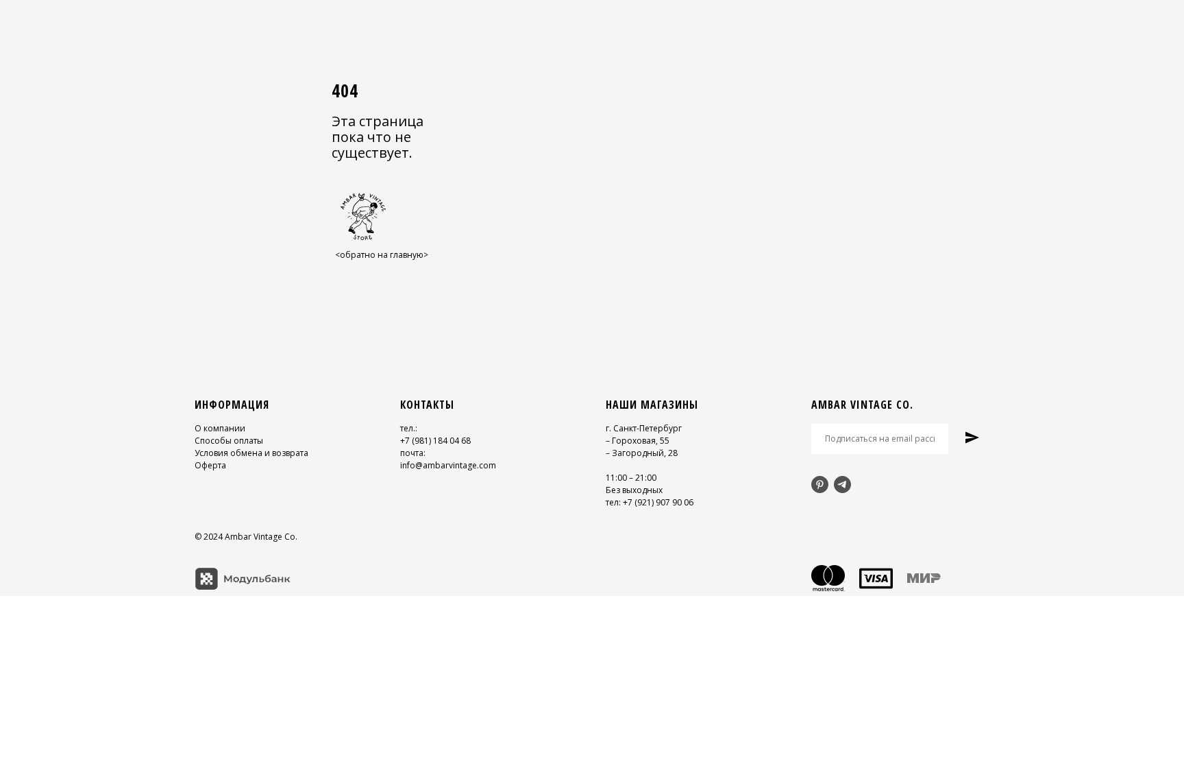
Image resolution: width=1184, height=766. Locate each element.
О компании (220, 428)
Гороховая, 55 (640, 440)
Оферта (210, 465)
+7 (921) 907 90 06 (658, 502)
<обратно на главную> (381, 255)
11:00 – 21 (625, 477)
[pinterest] (819, 484)
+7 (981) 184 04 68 (435, 440)
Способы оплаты (229, 440)
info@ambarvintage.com (448, 465)
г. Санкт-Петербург (644, 428)
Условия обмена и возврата (251, 453)
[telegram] (842, 484)
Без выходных (634, 490)
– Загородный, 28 (642, 453)
